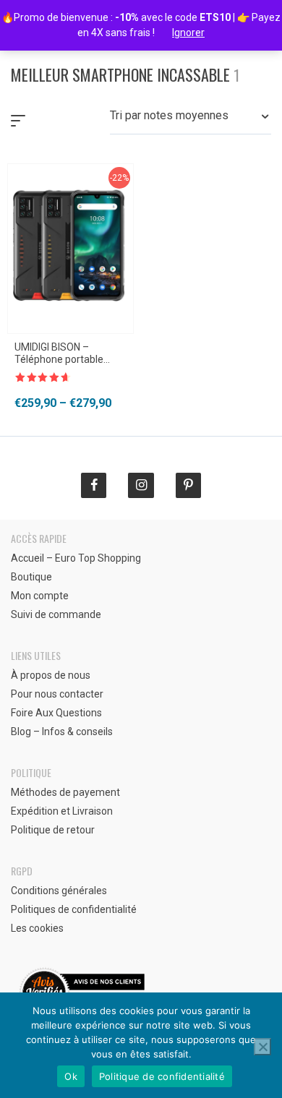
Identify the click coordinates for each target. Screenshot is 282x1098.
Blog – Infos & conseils (62, 731)
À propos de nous (50, 675)
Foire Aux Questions (56, 713)
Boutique (31, 577)
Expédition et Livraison (62, 811)
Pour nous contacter (57, 694)
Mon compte (40, 595)
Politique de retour (53, 830)
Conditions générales (59, 890)
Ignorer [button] (188, 32)
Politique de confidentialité (162, 1076)
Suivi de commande (56, 614)
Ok (70, 1076)
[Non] (262, 1046)
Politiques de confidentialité (74, 909)
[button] (190, 120)
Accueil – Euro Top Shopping (76, 558)
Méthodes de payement (65, 792)
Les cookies (37, 928)
